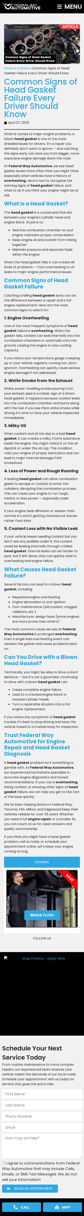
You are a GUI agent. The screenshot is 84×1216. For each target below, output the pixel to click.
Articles (23, 68)
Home (9, 68)
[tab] (42, 862)
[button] (8, 897)
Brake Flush (42, 915)
